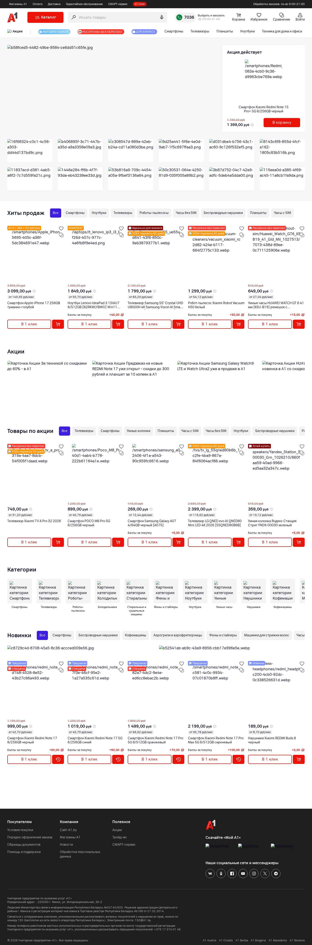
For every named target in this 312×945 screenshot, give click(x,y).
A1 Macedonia (278, 940)
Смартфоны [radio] (75, 213)
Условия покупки (20, 830)
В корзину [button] (281, 122)
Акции (117, 830)
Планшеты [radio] (258, 213)
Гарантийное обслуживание (84, 4)
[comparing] (61, 235)
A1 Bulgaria (258, 940)
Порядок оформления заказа (29, 837)
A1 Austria (209, 940)
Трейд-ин (119, 837)
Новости (66, 845)
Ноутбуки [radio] (99, 213)
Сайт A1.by (68, 830)
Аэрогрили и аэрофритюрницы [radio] (177, 635)
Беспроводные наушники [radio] (223, 213)
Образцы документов (23, 845)
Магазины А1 (18, 4)
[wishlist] (61, 228)
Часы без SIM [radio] (186, 213)
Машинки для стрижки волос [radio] (266, 635)
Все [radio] (55, 213)
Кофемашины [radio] (135, 635)
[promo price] (251, 125)
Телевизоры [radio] (123, 213)
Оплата (37, 4)
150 (20, 920)
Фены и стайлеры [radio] (223, 635)
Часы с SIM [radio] (282, 213)
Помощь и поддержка (24, 852)
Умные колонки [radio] (138, 431)
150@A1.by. (143, 920)
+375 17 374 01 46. (168, 929)
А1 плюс (140, 4)
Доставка (54, 4)
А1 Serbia (241, 940)
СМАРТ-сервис (117, 4)
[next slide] (11, 280)
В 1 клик (29, 324)
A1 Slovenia (297, 940)
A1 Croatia (226, 940)
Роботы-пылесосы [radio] (154, 213)
